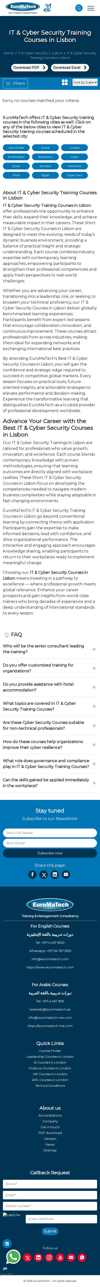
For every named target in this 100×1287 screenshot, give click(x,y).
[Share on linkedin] (54, 874)
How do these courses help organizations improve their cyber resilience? (43, 744)
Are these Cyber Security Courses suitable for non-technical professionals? (43, 725)
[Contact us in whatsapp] (82, 1257)
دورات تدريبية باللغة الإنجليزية (50, 934)
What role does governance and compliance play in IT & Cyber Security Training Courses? (46, 763)
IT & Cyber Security (33, 53)
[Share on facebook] (32, 874)
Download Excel (66, 67)
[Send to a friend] (66, 874)
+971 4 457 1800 (53, 942)
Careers (50, 1139)
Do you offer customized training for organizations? (38, 668)
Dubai (45, 147)
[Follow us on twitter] (27, 1257)
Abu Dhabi (16, 147)
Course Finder (50, 1051)
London (74, 147)
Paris (16, 175)
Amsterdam (16, 157)
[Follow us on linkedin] (38, 1257)
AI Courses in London (50, 1062)
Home (9, 53)
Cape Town (75, 175)
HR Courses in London (50, 1074)
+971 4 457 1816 (53, 1001)
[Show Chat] (13, 1257)
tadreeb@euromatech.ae (50, 1009)
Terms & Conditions (50, 1086)
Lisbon (57, 53)
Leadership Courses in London (50, 1056)
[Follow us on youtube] (60, 1257)
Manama (74, 166)
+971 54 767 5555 (59, 951)
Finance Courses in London (50, 1068)
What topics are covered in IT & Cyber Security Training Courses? (39, 706)
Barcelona (45, 157)
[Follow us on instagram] (49, 1257)
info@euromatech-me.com (50, 1017)
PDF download (50, 1133)
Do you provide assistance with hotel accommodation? (38, 687)
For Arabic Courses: (50, 984)
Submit (50, 1231)
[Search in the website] (79, 8)
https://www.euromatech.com (50, 967)
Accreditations (50, 1115)
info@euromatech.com (50, 959)
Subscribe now (50, 853)
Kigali (45, 175)
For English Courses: (50, 926)
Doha (16, 166)
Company (50, 1121)
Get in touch (50, 1127)
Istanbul (45, 166)
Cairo (74, 157)
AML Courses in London (50, 1080)
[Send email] (71, 1257)
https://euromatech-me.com (50, 1026)
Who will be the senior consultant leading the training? (43, 649)
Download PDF (26, 67)
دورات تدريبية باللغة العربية (50, 993)
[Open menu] (90, 8)
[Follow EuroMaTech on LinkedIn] (7, 1243)
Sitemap (50, 1150)
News (50, 1144)
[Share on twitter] (43, 874)
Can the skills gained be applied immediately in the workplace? (46, 783)
